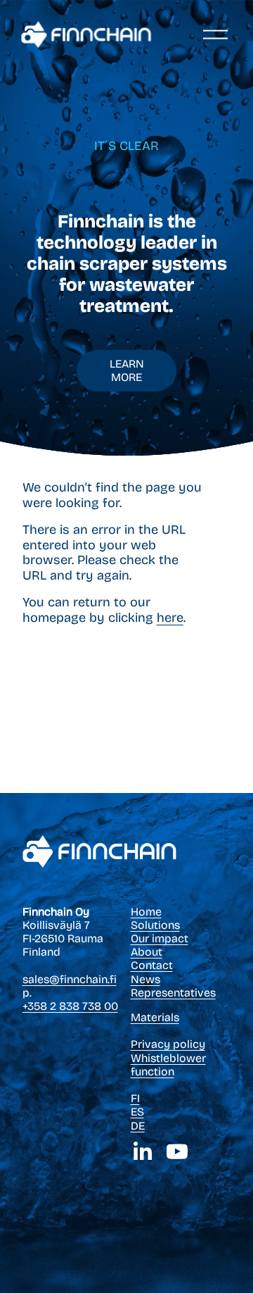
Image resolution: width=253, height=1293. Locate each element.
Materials (155, 1017)
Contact (152, 965)
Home (146, 911)
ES (137, 1111)
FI (135, 1098)
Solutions (155, 925)
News (145, 979)
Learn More (127, 370)
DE (138, 1125)
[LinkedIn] (142, 1151)
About (146, 951)
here (170, 617)
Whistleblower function (168, 1064)
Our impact (159, 938)
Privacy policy (168, 1044)
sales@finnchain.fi (69, 979)
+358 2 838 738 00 (70, 1006)
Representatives (173, 992)
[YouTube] (177, 1151)
